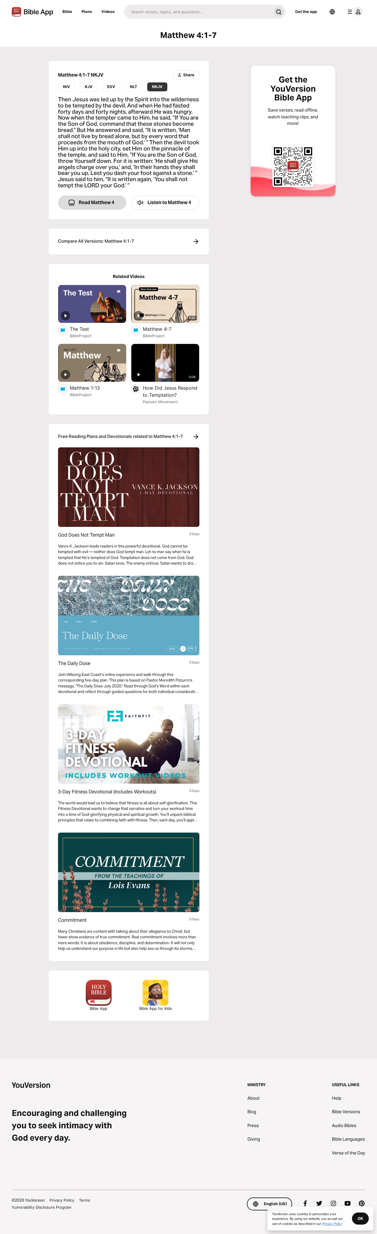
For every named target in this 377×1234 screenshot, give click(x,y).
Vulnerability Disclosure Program (41, 1207)
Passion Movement (160, 401)
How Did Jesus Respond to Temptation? (170, 391)
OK (360, 1218)
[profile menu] (354, 12)
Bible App (98, 1008)
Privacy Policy (61, 1200)
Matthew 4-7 (163, 329)
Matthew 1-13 (91, 388)
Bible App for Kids (155, 1008)
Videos (108, 11)
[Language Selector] (332, 12)
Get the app (306, 11)
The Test (85, 329)
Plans (87, 11)
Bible (67, 11)
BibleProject (81, 335)
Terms (84, 1200)
